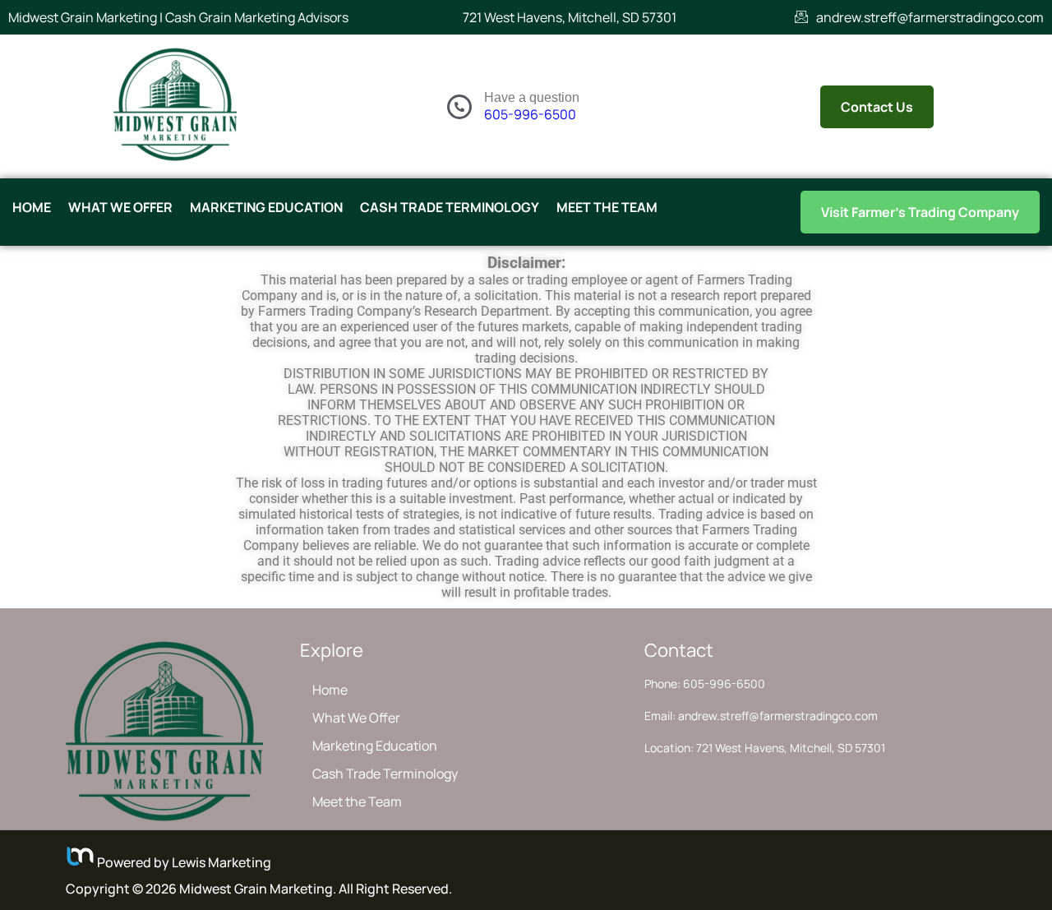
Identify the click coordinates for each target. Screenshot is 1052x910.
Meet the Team (607, 207)
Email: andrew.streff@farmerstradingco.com (761, 715)
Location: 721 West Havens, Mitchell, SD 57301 (764, 747)
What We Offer (120, 207)
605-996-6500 (530, 114)
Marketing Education (266, 207)
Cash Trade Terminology (449, 207)
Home (31, 207)
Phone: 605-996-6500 (704, 683)
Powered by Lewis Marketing (183, 862)
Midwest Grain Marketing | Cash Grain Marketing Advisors (178, 17)
